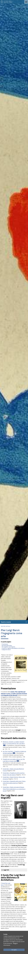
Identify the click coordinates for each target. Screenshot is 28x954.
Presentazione (5, 644)
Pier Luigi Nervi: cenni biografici (8, 646)
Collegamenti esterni (6, 649)
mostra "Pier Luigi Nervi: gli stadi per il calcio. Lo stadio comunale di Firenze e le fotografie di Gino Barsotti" (14, 693)
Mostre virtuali (5, 626)
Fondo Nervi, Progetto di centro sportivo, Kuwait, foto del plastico (14, 774)
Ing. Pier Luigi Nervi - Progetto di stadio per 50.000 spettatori (14, 752)
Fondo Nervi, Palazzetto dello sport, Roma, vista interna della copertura (14, 782)
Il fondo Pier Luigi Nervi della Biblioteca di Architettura (13, 648)
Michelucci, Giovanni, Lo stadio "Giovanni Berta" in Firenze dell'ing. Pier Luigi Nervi (14, 742)
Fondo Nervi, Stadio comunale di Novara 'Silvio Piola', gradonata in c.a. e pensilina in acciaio (14, 789)
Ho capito (14, 950)
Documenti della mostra (7, 645)
